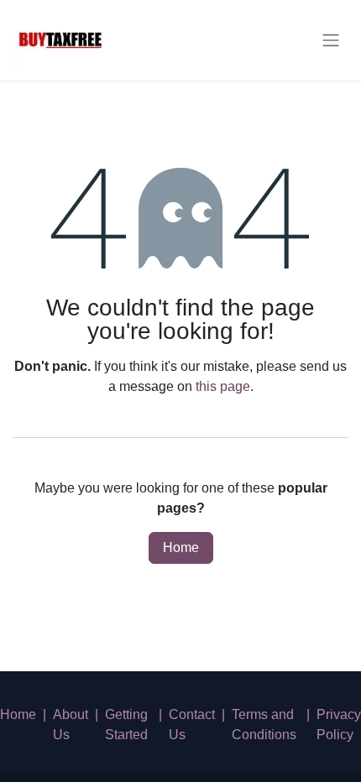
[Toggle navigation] (330, 41)
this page (223, 386)
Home (181, 547)
